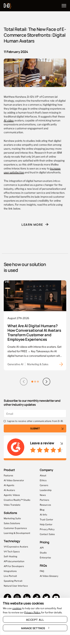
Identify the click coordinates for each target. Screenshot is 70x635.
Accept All (35, 619)
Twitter (46, 597)
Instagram (17, 597)
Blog (42, 509)
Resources (45, 504)
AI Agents (9, 485)
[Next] (46, 381)
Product (9, 470)
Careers (44, 485)
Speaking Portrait (13, 580)
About (43, 475)
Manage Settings (33, 628)
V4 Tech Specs (12, 551)
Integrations (10, 570)
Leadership (46, 490)
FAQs (43, 565)
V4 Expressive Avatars (16, 546)
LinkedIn (27, 597)
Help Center (46, 524)
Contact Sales (47, 534)
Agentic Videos (12, 494)
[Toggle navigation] (64, 5)
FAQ (42, 570)
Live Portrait (10, 575)
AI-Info (43, 514)
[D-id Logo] (7, 5)
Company (46, 470)
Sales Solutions (12, 523)
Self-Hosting (10, 556)
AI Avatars (9, 490)
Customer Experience (15, 528)
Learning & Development (17, 532)
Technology (12, 541)
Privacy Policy (47, 529)
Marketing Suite (12, 518)
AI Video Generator (14, 480)
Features (8, 475)
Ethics (43, 480)
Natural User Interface (16, 585)
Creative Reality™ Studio (17, 499)
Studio (43, 552)
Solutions (10, 513)
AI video (9, 120)
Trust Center (46, 519)
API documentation (14, 561)
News (43, 494)
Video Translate (12, 504)
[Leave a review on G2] (35, 447)
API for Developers (14, 566)
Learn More (32, 224)
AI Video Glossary (49, 575)
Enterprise (45, 557)
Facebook (7, 597)
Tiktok (36, 597)
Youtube (56, 597)
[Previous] (23, 381)
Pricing (44, 542)
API (41, 547)
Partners (44, 499)
